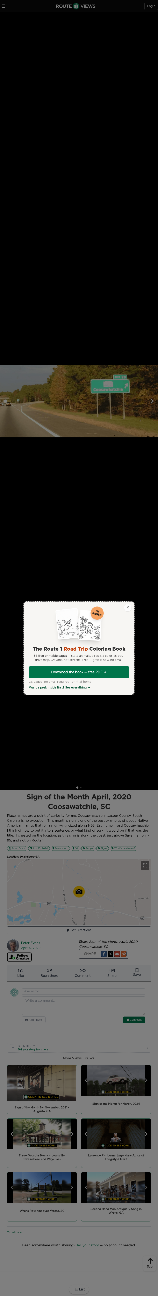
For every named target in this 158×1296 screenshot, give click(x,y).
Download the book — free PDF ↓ (79, 672)
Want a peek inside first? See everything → (59, 687)
